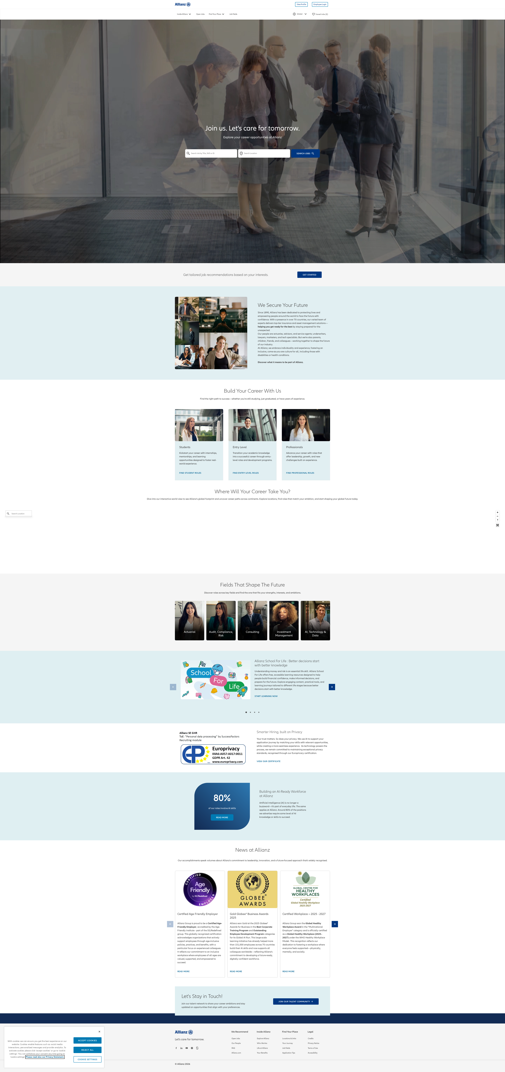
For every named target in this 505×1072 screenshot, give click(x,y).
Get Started (309, 275)
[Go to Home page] (182, 4)
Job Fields (233, 14)
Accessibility (312, 1053)
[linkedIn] (181, 1048)
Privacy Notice (313, 1043)
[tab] (246, 712)
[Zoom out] (497, 516)
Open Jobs (200, 14)
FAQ (233, 1048)
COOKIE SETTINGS (87, 1059)
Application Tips (288, 1053)
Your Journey (287, 1043)
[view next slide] (332, 687)
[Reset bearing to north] (497, 520)
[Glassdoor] (197, 1048)
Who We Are (262, 1043)
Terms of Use (313, 1048)
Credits (311, 1038)
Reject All (87, 1050)
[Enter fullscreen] (497, 525)
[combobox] (211, 153)
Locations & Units (289, 1038)
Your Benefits (262, 1053)
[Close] (99, 1032)
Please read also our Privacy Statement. (45, 1057)
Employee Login (320, 4)
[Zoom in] (497, 512)
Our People (236, 1043)
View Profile (301, 4)
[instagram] (192, 1048)
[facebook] (176, 1048)
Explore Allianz (263, 1038)
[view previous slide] (173, 687)
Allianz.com (236, 1053)
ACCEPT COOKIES (87, 1040)
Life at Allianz (262, 1048)
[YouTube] (187, 1048)
